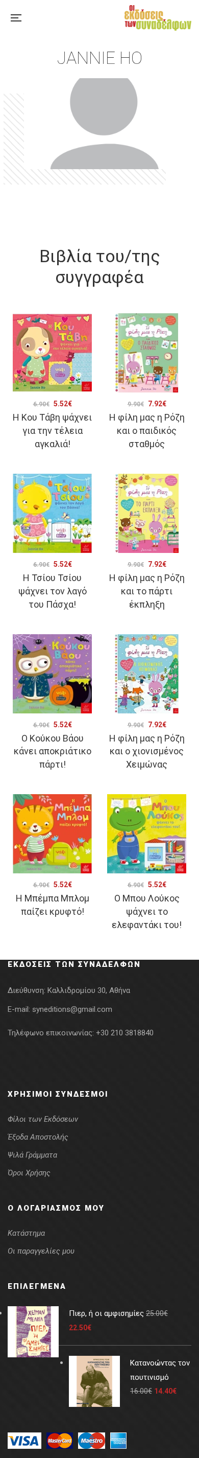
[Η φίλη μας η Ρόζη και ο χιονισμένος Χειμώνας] (146, 673)
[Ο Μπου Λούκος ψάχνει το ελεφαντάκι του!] (146, 833)
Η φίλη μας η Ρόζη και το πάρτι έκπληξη (147, 591)
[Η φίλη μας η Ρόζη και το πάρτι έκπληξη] (146, 513)
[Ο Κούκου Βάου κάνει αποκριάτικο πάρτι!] (52, 673)
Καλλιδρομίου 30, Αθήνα (88, 990)
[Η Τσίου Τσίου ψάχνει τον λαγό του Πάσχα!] (52, 513)
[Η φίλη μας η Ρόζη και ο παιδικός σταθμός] (146, 352)
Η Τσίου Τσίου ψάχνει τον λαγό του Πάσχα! (52, 591)
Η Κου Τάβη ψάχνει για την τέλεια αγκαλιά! (52, 430)
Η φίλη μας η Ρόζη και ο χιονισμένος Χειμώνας (147, 751)
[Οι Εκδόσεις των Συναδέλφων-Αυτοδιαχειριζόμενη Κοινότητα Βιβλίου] (158, 18)
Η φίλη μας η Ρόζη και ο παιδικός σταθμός (147, 430)
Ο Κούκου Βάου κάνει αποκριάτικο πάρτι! (52, 751)
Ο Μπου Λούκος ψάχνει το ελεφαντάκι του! (147, 911)
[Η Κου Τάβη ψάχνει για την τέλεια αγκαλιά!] (52, 352)
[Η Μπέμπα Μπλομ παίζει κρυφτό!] (52, 833)
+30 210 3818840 (125, 1032)
